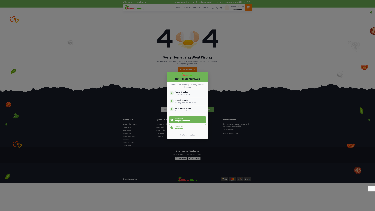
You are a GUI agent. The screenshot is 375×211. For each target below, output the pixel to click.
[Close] (205, 74)
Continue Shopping (187, 135)
